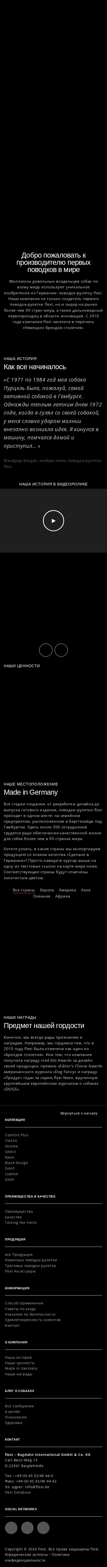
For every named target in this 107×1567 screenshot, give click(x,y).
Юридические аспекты (26, 1554)
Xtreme (11, 1146)
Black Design (16, 1162)
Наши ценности (19, 1362)
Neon (10, 1157)
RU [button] (84, 7)
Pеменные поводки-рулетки (31, 1260)
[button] (95, 7)
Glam (9, 1179)
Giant (10, 1168)
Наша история (18, 1357)
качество (13, 1217)
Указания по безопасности (30, 1314)
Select (10, 1151)
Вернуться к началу (79, 1113)
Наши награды (19, 1374)
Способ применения (24, 1303)
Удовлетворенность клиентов (33, 1319)
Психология (16, 1417)
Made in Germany (21, 1368)
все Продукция (19, 1254)
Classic (11, 1140)
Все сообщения (19, 1406)
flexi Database (18, 1492)
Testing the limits (21, 1222)
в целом (12, 1411)
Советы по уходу (20, 1308)
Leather (12, 1174)
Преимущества (19, 1211)
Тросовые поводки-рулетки (30, 1265)
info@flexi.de (37, 1486)
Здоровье (14, 1422)
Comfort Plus (17, 1135)
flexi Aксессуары (20, 1271)
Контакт (12, 1325)
